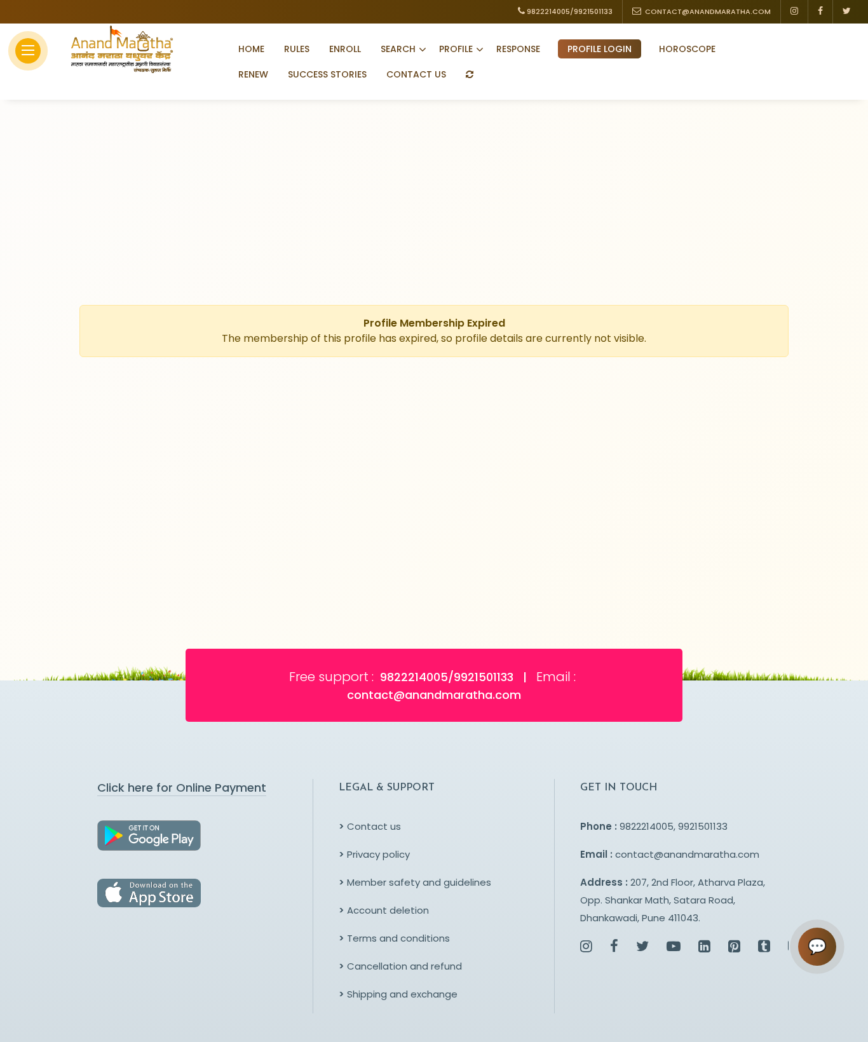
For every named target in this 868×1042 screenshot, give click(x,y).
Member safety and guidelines (415, 882)
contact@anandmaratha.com (687, 854)
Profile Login (599, 49)
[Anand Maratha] (118, 49)
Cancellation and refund (400, 966)
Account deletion (384, 910)
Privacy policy (374, 854)
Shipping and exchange (398, 994)
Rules (296, 49)
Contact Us (416, 74)
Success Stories (327, 74)
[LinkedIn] (704, 947)
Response (518, 49)
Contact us (370, 826)
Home (251, 49)
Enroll (345, 49)
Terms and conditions (394, 938)
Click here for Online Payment (181, 787)
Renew (253, 74)
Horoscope (687, 49)
